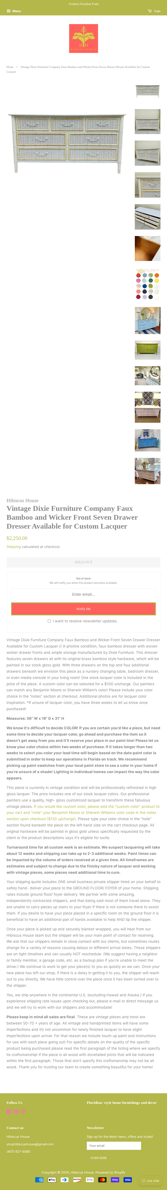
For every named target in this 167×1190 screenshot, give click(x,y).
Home (10, 67)
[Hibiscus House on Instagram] (23, 1112)
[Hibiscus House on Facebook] (9, 1112)
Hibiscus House (82, 1172)
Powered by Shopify (110, 1172)
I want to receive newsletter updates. (85, 621)
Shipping (14, 546)
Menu (16, 11)
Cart (157, 11)
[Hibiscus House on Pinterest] (16, 1112)
